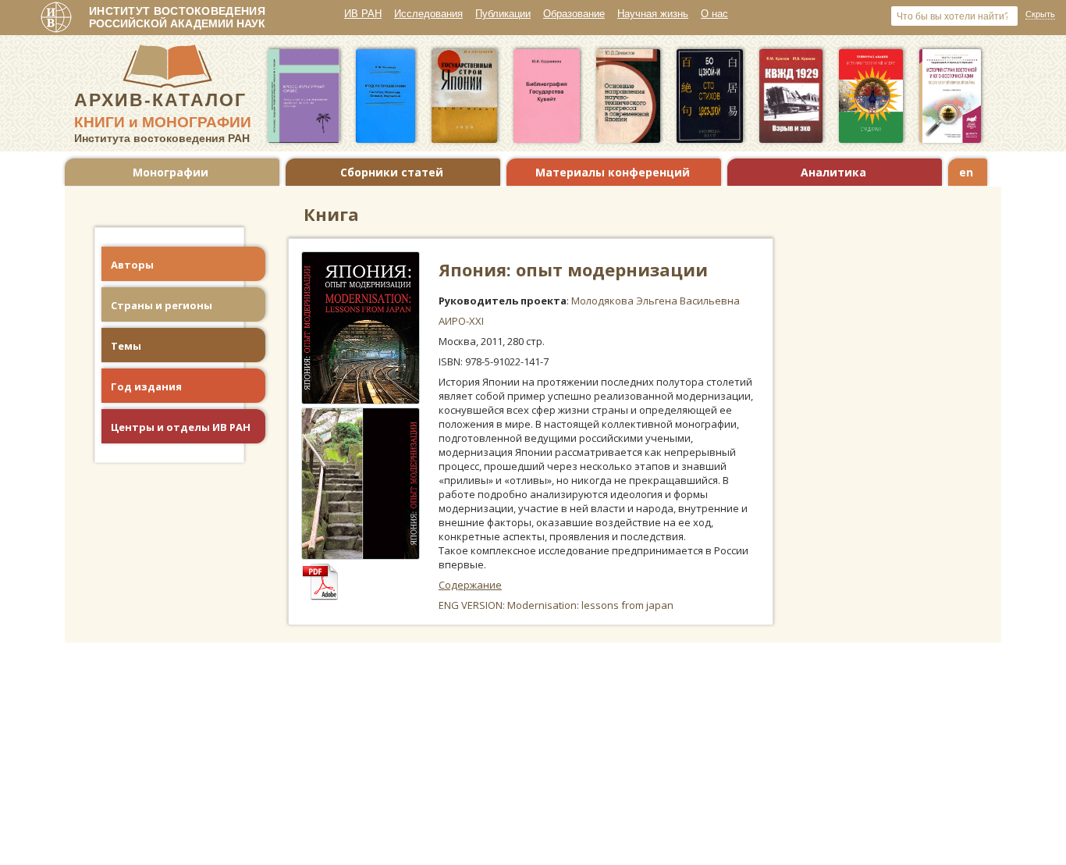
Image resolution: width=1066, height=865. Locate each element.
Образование (574, 14)
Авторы (132, 265)
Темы (126, 346)
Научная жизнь (652, 14)
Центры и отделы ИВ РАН (181, 427)
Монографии (170, 172)
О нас (714, 14)
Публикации (503, 14)
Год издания (146, 386)
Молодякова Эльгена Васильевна (655, 301)
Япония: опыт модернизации (573, 269)
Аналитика (833, 172)
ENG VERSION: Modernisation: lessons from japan (556, 605)
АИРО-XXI (461, 321)
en (966, 172)
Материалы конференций (612, 172)
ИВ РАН (363, 14)
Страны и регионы (161, 305)
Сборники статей (391, 172)
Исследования (428, 14)
